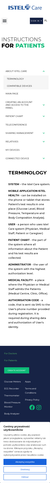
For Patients (10, 360)
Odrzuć (25, 477)
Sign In (35, 21)
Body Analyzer (11, 413)
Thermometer (11, 395)
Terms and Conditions (30, 390)
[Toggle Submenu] (44, 71)
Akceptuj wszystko (25, 462)
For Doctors (10, 353)
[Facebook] (32, 407)
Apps (28, 381)
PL (45, 20)
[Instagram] (39, 407)
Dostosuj (25, 469)
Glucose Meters (12, 381)
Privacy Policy (32, 399)
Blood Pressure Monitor (12, 404)
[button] (4, 21)
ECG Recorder (11, 388)
